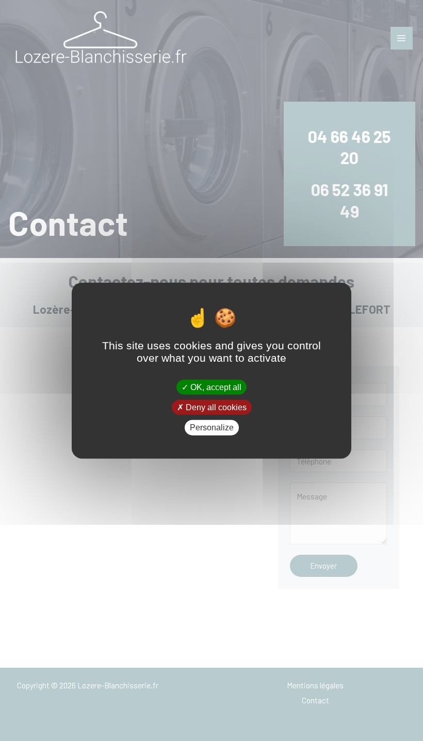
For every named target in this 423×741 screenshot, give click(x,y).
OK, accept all (214, 387)
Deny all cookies (215, 407)
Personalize (212, 427)
